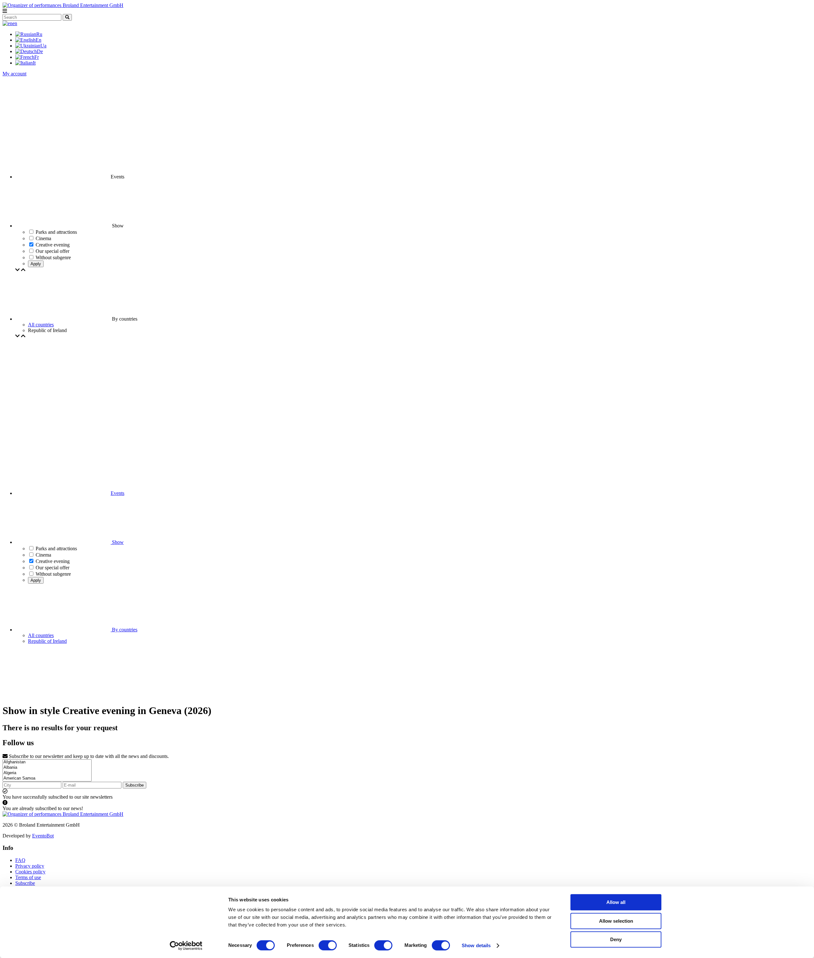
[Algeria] (47, 773)
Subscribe (134, 785)
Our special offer (52, 567)
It (34, 63)
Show (117, 542)
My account (14, 73)
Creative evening (53, 561)
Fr (36, 57)
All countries (41, 324)
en (14, 23)
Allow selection (616, 921)
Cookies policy (30, 871)
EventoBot (43, 835)
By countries (124, 629)
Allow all (615, 902)
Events (117, 493)
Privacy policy (29, 866)
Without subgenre (53, 574)
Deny (616, 939)
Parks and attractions (56, 548)
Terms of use (28, 877)
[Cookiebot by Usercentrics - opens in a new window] (186, 945)
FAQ (20, 860)
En (38, 40)
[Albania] (47, 767)
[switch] (328, 945)
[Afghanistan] (47, 762)
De (40, 51)
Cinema (43, 555)
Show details (476, 945)
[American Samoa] (47, 778)
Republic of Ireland (47, 641)
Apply (36, 263)
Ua (43, 45)
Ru (39, 34)
